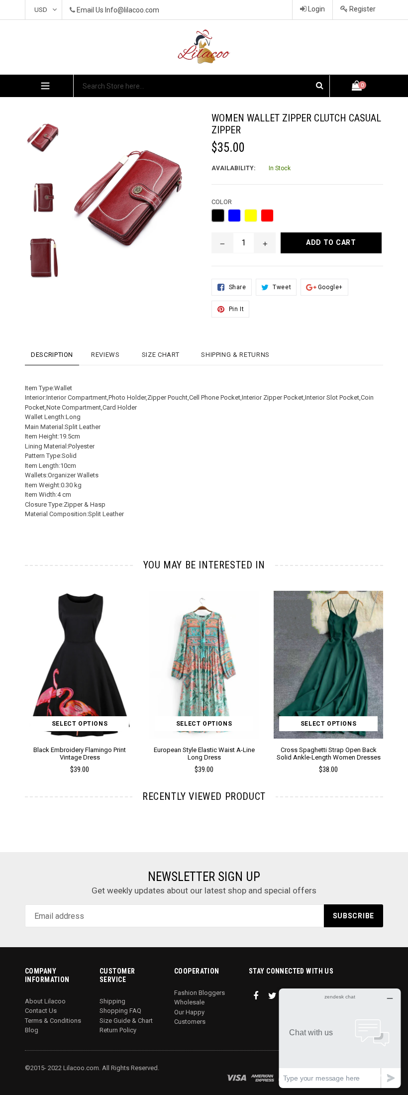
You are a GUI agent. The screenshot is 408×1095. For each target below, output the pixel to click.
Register (362, 9)
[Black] (217, 215)
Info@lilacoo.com (132, 10)
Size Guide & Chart (126, 1020)
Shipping (112, 1001)
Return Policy (118, 1030)
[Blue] (234, 215)
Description (52, 354)
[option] (37, 142)
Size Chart (161, 354)
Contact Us (41, 1010)
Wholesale (189, 1002)
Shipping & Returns (235, 354)
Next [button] (379, 667)
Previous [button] (25, 667)
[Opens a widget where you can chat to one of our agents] (340, 1038)
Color (221, 202)
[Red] (267, 215)
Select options (79, 723)
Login (315, 9)
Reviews (105, 354)
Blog (31, 1030)
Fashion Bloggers (199, 992)
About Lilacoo (45, 1001)
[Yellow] (250, 215)
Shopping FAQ (120, 1010)
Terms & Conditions (53, 1020)
